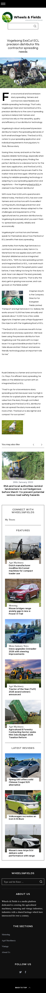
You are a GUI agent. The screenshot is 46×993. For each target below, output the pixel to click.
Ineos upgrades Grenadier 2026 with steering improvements (22, 651)
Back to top (21, 988)
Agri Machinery (16, 562)
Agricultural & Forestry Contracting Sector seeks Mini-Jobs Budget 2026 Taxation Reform (22, 733)
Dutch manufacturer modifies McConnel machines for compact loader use (21, 569)
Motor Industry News (19, 645)
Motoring (13, 605)
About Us (6, 952)
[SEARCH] (35, 26)
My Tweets (10, 519)
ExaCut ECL (34, 184)
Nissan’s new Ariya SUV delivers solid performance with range (22, 853)
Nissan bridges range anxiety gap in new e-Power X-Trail (20, 611)
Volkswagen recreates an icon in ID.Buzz (22, 817)
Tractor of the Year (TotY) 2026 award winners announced (22, 692)
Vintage (5, 946)
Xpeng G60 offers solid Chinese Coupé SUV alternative (21, 782)
